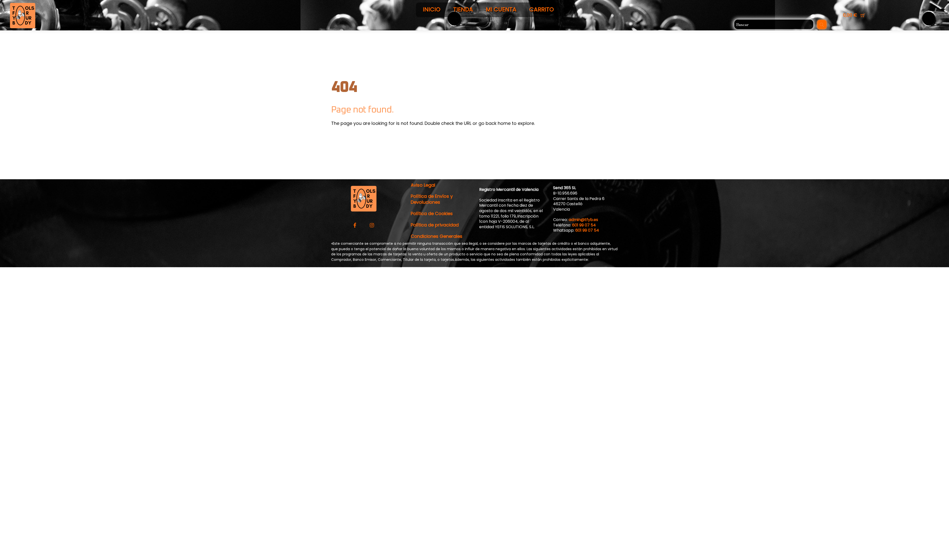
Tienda (463, 9)
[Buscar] (821, 24)
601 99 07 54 (584, 225)
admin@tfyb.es (583, 219)
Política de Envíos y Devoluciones (432, 199)
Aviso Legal (423, 185)
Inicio (431, 9)
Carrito (541, 9)
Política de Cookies (432, 213)
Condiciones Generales (436, 236)
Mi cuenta (501, 9)
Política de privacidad (435, 225)
